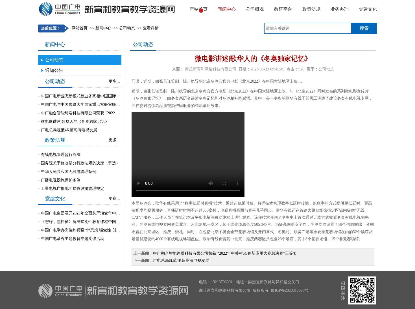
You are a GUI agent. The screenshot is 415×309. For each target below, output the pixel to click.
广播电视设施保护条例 (60, 180)
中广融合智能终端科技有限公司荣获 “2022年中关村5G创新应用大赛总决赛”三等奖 (113, 113)
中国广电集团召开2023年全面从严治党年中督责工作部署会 (92, 213)
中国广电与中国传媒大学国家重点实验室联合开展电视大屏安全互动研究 (104, 104)
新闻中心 (103, 28)
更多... (114, 81)
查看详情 (151, 28)
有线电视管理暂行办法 (60, 155)
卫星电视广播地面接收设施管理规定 (72, 188)
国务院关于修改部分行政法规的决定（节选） (80, 163)
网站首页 (80, 28)
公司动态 (127, 28)
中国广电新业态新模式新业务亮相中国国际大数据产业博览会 (94, 96)
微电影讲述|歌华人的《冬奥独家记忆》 (75, 121)
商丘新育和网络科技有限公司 (210, 69)
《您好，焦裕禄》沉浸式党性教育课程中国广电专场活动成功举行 (98, 222)
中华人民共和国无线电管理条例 (68, 171)
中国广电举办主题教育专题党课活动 (72, 239)
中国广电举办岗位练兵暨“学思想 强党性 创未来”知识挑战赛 (93, 230)
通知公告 (54, 70)
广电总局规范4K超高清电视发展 (69, 130)
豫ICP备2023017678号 (290, 290)
